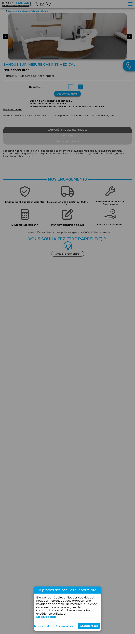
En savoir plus (46, 616)
